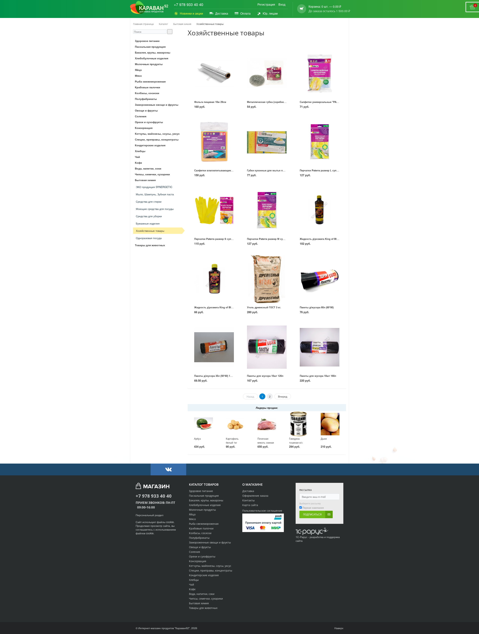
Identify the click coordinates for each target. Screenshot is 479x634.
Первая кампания (313, 507)
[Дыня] (330, 424)
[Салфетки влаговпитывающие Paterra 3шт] (214, 141)
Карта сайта (250, 505)
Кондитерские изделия (204, 575)
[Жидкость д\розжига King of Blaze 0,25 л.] (214, 278)
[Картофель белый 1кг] (235, 424)
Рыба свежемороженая (204, 523)
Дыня (324, 438)
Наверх (338, 628)
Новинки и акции (191, 13)
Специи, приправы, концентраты (210, 570)
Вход (281, 4)
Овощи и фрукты (200, 547)
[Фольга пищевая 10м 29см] (214, 73)
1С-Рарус (301, 537)
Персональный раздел (149, 515)
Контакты (248, 500)
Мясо (192, 519)
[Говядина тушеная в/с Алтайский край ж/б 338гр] (298, 424)
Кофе (192, 589)
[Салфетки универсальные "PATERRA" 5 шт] (319, 73)
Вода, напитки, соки (201, 594)
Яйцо (192, 514)
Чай (191, 584)
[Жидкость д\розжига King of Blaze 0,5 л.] (319, 210)
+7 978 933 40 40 (188, 4)
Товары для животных (203, 608)
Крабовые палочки (201, 528)
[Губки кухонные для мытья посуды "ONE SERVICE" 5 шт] (266, 141)
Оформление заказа (255, 495)
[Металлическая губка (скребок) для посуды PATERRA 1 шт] (266, 73)
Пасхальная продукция (204, 495)
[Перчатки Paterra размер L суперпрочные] (319, 141)
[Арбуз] (203, 424)
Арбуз (197, 438)
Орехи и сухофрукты (202, 556)
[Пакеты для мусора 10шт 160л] (319, 347)
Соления (194, 552)
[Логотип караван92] (149, 7)
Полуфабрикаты (199, 538)
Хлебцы (194, 580)
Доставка (221, 13)
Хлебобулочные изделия (205, 505)
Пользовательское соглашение (262, 510)
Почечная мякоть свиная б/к (265, 442)
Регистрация (266, 4)
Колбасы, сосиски (200, 533)
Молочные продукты (202, 509)
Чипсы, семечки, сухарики (206, 598)
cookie (170, 522)
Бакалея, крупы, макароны (206, 500)
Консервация (197, 561)
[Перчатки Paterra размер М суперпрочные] (266, 210)
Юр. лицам (270, 13)
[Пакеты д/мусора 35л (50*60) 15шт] (214, 347)
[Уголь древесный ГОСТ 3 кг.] (266, 278)
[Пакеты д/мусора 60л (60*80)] (319, 278)
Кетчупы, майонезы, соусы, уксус (210, 566)
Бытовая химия (199, 603)
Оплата (245, 13)
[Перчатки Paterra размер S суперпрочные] (214, 210)
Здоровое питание (201, 491)
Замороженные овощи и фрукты (210, 542)
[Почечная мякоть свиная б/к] (266, 424)
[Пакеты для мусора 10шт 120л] (266, 347)
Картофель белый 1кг (232, 440)
